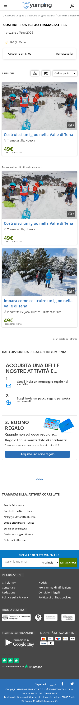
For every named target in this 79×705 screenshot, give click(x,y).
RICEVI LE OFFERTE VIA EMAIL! (39, 555)
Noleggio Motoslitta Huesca (19, 516)
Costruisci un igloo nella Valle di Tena (38, 134)
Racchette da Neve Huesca (19, 511)
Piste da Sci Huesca (15, 540)
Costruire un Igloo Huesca (18, 534)
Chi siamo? (9, 582)
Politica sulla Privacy (15, 597)
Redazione (8, 592)
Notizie (43, 582)
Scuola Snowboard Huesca (19, 522)
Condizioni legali (49, 592)
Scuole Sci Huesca (14, 505)
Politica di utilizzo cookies (55, 597)
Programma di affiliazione (55, 587)
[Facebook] (62, 685)
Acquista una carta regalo (37, 454)
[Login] (72, 5)
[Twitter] (72, 685)
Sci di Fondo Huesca (15, 528)
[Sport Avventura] (37, 5)
